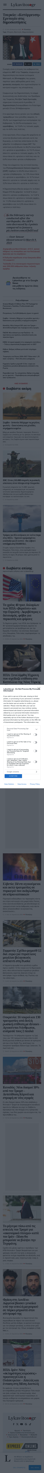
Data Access (22, 784)
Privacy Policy (35, 784)
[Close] (39, 689)
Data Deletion (9, 784)
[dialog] (22, 736)
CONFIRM (13, 776)
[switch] (35, 735)
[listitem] (22, 729)
